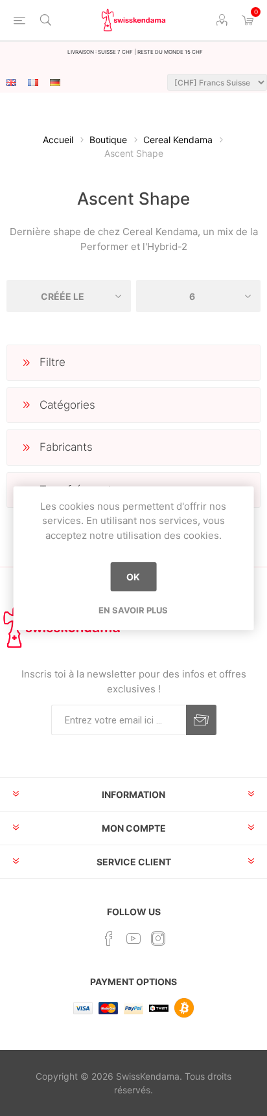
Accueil (58, 139)
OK (133, 576)
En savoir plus (133, 610)
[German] (55, 82)
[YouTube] (133, 938)
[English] (11, 82)
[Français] (33, 82)
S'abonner (201, 720)
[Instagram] (158, 938)
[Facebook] (109, 938)
